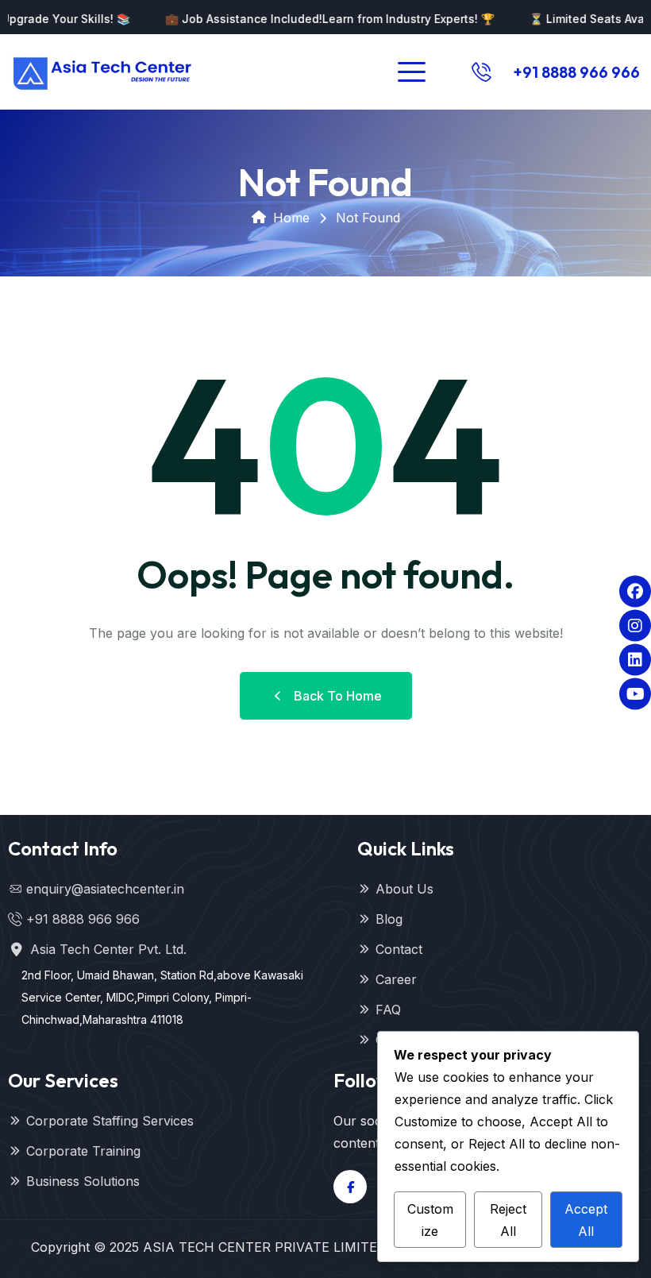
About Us (404, 889)
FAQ (388, 1009)
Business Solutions (83, 1181)
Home (291, 218)
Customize (430, 1220)
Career (396, 979)
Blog (389, 919)
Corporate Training (83, 1151)
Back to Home (338, 696)
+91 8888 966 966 (576, 72)
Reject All (508, 1220)
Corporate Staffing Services (110, 1121)
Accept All (585, 1220)
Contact (399, 949)
